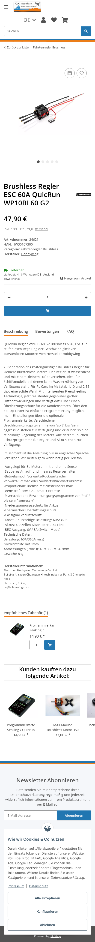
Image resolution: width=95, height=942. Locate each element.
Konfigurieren (47, 911)
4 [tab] (52, 161)
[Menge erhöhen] (86, 297)
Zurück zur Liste (18, 47)
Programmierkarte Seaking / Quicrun (42, 628)
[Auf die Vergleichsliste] (70, 73)
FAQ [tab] (70, 331)
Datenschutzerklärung (27, 794)
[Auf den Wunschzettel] (82, 73)
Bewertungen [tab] (47, 331)
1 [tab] (38, 161)
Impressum (16, 886)
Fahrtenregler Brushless (39, 249)
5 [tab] (56, 161)
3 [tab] (47, 161)
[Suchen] (86, 31)
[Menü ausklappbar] (6, 7)
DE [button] (26, 20)
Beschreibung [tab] (16, 331)
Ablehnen (47, 925)
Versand (41, 229)
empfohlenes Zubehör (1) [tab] (26, 612)
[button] (43, 19)
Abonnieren (74, 815)
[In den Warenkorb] (7, 61)
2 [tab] (43, 161)
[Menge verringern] (9, 297)
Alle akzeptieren (47, 898)
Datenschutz (38, 886)
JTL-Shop (55, 936)
